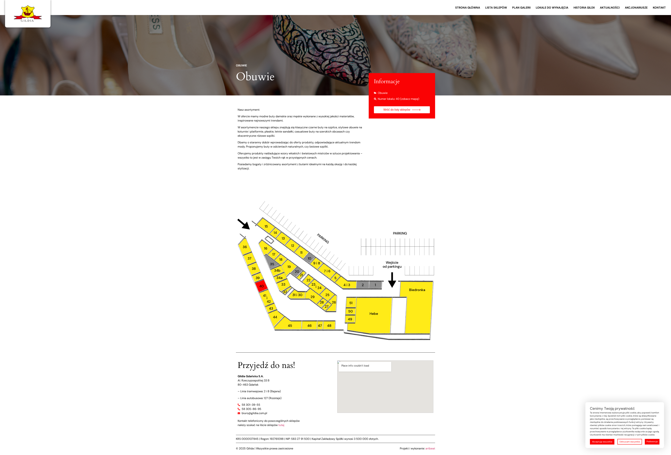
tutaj (281, 425)
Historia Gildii (584, 7)
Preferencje (652, 441)
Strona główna (467, 7)
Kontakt (659, 7)
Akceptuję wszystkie (602, 441)
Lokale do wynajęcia (552, 7)
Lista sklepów (496, 7)
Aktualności (610, 7)
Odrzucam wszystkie (629, 441)
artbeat (430, 448)
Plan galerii (521, 7)
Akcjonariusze (636, 7)
